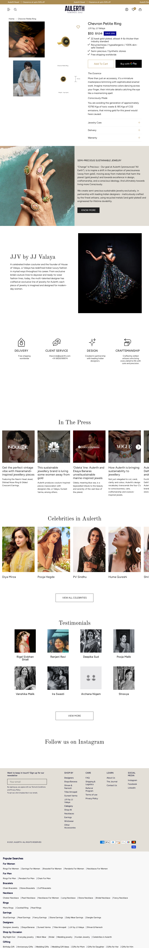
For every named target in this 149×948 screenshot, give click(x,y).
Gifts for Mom (78, 947)
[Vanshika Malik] (25, 678)
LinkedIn (132, 788)
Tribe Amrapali (70, 792)
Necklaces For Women (97, 868)
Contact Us (112, 785)
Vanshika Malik (25, 694)
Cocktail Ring (22, 908)
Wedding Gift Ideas (60, 947)
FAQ (88, 778)
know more (88, 210)
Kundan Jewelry (82, 937)
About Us (111, 778)
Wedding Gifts (42, 947)
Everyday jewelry (26, 937)
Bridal (51, 937)
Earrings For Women (31, 868)
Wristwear (69, 821)
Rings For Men (9, 878)
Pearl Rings (36, 908)
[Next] (138, 447)
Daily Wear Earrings (74, 917)
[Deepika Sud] (91, 641)
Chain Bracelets (10, 888)
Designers (69, 778)
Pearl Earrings (24, 917)
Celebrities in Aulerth (102, 937)
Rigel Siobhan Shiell (25, 658)
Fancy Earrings (40, 917)
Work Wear (41, 937)
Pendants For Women (74, 868)
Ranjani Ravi (58, 656)
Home (11, 19)
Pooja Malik (124, 656)
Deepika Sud (91, 656)
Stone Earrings (56, 917)
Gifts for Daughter (96, 947)
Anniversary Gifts (25, 947)
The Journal (112, 781)
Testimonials (75, 623)
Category (68, 806)
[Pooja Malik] (123, 641)
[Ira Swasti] (58, 678)
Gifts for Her (113, 947)
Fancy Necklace (120, 898)
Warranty (92, 137)
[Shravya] (123, 678)
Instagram (132, 780)
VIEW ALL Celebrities (74, 597)
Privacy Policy (92, 798)
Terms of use (91, 794)
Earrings (68, 817)
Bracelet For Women (52, 868)
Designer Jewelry (11, 927)
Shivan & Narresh (95, 927)
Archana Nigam (91, 694)
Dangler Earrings (93, 917)
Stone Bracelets (27, 888)
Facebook (132, 784)
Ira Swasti (58, 694)
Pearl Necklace (28, 898)
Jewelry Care (95, 122)
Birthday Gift (8, 947)
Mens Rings (8, 908)
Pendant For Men (26, 878)
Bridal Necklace (103, 898)
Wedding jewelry (64, 937)
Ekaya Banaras (70, 781)
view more (74, 715)
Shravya (124, 694)
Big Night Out (9, 937)
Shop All (68, 810)
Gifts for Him (127, 947)
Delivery (92, 130)
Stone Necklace (85, 898)
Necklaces (69, 813)
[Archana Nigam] (91, 678)
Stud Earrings (9, 917)
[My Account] (126, 9)
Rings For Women (11, 868)
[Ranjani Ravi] (58, 641)
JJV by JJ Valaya (76, 927)
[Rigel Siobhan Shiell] (25, 641)
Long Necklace (69, 898)
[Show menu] (10, 9)
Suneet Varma (70, 795)
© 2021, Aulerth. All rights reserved (24, 842)
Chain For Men (44, 878)
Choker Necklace (11, 898)
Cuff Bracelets (44, 888)
